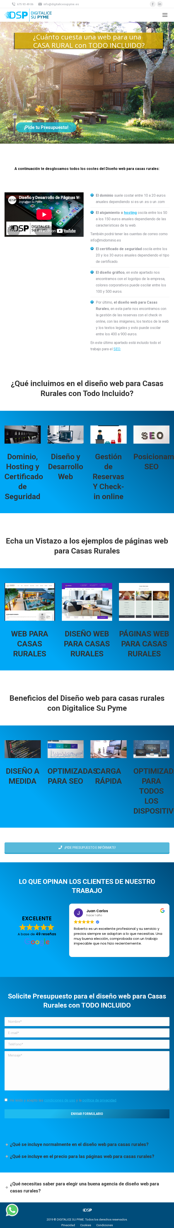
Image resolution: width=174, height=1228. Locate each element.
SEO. (117, 349)
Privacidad (68, 1225)
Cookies (85, 1225)
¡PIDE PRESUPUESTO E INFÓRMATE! (90, 847)
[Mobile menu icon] (164, 14)
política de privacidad (99, 1100)
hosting (130, 212)
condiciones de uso (59, 1100)
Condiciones (104, 1225)
